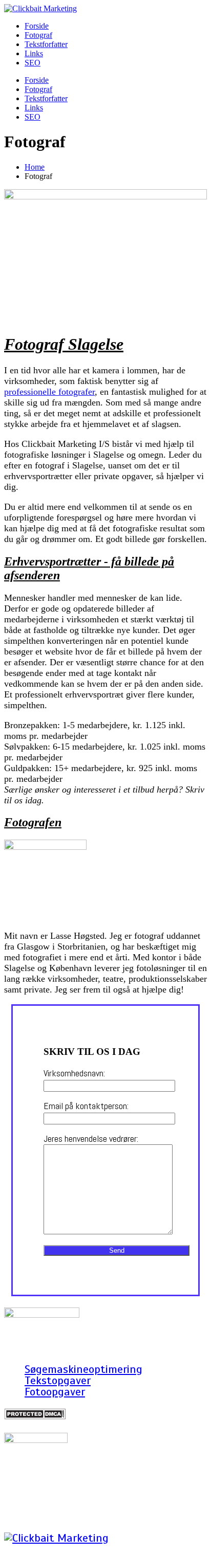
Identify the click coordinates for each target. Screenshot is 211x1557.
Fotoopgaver (55, 1391)
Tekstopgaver (58, 1380)
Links (34, 53)
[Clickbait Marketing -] (40, 8)
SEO (32, 62)
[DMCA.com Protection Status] (35, 1416)
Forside (37, 25)
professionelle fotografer (49, 392)
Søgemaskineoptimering (83, 1369)
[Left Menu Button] (9, 1548)
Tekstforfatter (46, 44)
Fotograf (38, 35)
